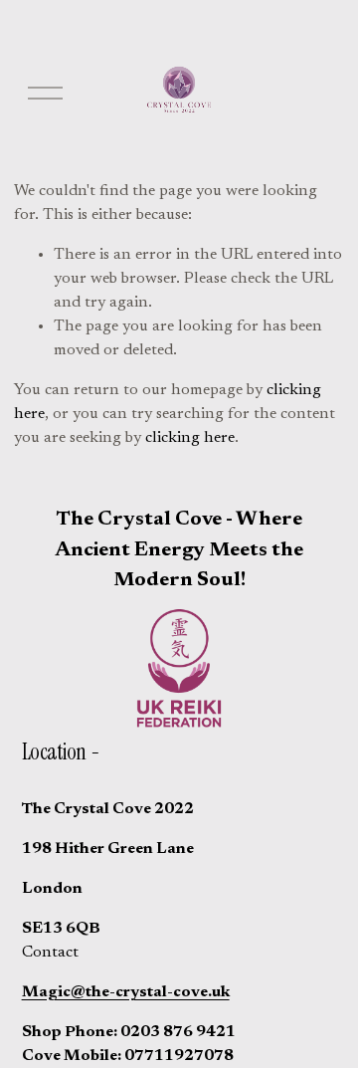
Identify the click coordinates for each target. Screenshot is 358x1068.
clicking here (190, 438)
